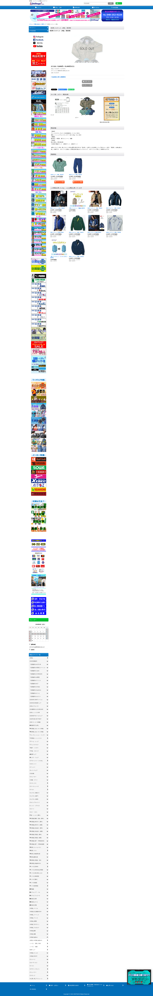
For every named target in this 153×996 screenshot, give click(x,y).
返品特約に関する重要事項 (59, 77)
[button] (114, 7)
